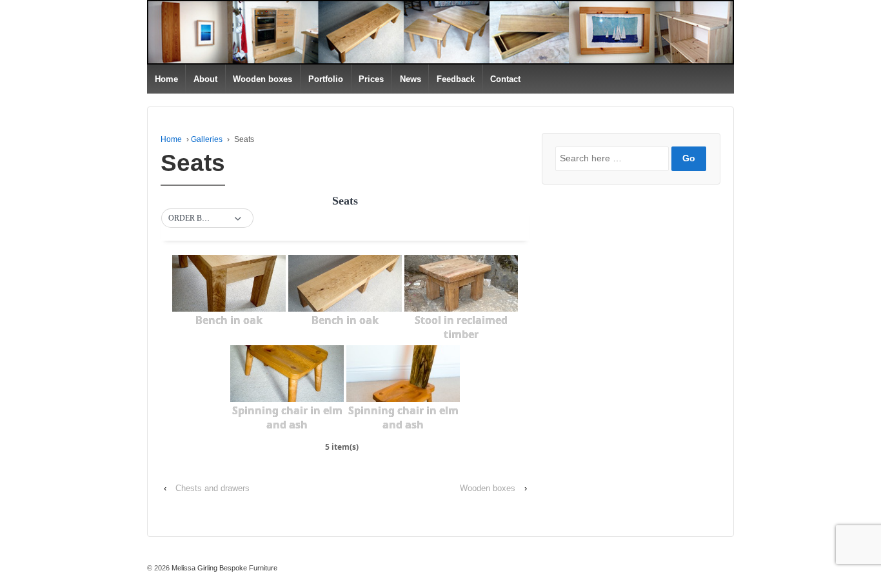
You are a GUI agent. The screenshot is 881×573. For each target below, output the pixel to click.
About (205, 79)
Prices (371, 79)
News (410, 79)
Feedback (456, 79)
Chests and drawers (212, 488)
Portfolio (325, 79)
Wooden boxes (262, 79)
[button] (207, 218)
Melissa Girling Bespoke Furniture (223, 568)
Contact (505, 79)
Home (166, 79)
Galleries (207, 139)
